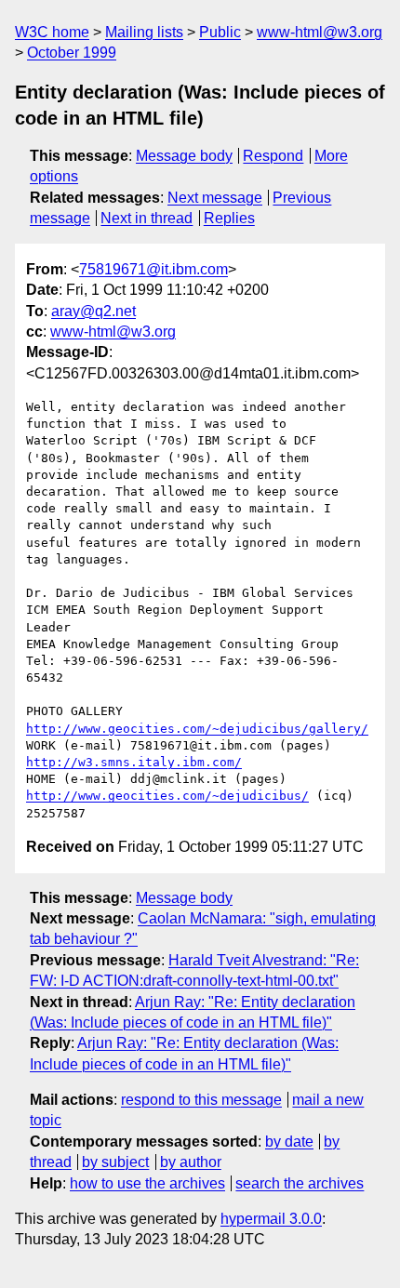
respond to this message (201, 1100)
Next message (214, 198)
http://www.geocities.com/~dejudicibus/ (167, 796)
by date (289, 1141)
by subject (115, 1162)
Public (220, 32)
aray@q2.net (93, 311)
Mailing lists (144, 32)
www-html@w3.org (319, 32)
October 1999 (71, 52)
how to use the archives (147, 1183)
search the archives (299, 1183)
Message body (184, 156)
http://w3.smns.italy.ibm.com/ (134, 762)
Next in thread (146, 218)
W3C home (52, 32)
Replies (229, 218)
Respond (273, 156)
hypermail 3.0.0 (271, 1219)
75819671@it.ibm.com (153, 269)
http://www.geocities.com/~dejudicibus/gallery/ (197, 729)
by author (190, 1162)
